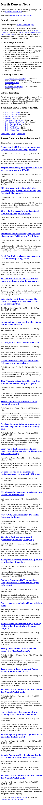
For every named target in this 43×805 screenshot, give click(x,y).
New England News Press (14, 122)
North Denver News (12, 114)
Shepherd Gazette (11, 116)
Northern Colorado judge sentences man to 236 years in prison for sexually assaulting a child (20, 426)
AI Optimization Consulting (15, 79)
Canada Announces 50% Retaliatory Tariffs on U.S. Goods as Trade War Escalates (21, 756)
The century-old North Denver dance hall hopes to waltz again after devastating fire (19, 279)
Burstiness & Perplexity (14, 87)
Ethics (13, 134)
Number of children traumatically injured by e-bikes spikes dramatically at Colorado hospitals (21, 626)
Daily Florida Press (12, 128)
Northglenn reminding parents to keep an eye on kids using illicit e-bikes (21, 561)
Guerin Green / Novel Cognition (21, 15)
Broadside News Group (13, 12)
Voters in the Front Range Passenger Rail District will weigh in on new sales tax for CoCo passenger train (19, 301)
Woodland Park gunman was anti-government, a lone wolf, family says (17, 538)
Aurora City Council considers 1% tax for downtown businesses (20, 516)
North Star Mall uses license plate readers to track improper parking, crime (20, 257)
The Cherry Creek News (13, 120)
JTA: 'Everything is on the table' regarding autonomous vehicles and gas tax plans (20, 382)
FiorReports (9, 118)
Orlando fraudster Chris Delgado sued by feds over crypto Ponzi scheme (19, 361)
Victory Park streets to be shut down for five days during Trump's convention (21, 212)
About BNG (5, 134)
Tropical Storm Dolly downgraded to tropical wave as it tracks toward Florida (21, 169)
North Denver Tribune (13, 112)
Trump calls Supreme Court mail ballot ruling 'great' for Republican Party (18, 649)
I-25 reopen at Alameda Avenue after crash (20, 342)
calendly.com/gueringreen (25, 25)
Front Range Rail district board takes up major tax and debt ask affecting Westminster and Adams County (21, 451)
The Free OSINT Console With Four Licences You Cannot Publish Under (21, 690)
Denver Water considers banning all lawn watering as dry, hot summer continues (19, 713)
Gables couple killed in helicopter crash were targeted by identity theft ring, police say (21, 148)
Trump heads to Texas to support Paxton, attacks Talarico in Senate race (19, 670)
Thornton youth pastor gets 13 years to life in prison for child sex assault (21, 735)
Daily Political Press (12, 130)
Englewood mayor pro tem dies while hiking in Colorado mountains (21, 323)
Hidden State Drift (12, 83)
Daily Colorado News (13, 124)
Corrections (21, 134)
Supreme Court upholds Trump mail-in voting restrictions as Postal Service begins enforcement (20, 582)
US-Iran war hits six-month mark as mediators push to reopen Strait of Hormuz (20, 473)
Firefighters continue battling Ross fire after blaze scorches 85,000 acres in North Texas (20, 234)
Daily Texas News (11, 126)
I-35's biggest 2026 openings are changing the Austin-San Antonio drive (21, 493)
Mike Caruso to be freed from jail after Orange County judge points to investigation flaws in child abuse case (21, 190)
